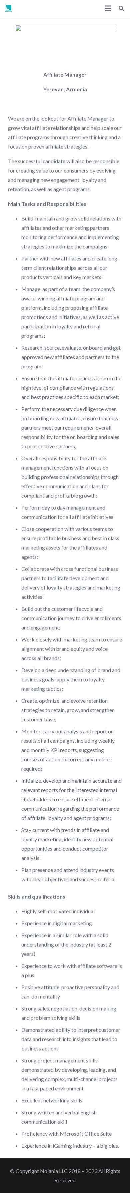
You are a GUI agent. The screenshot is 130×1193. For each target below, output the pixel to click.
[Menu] (108, 8)
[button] (121, 8)
